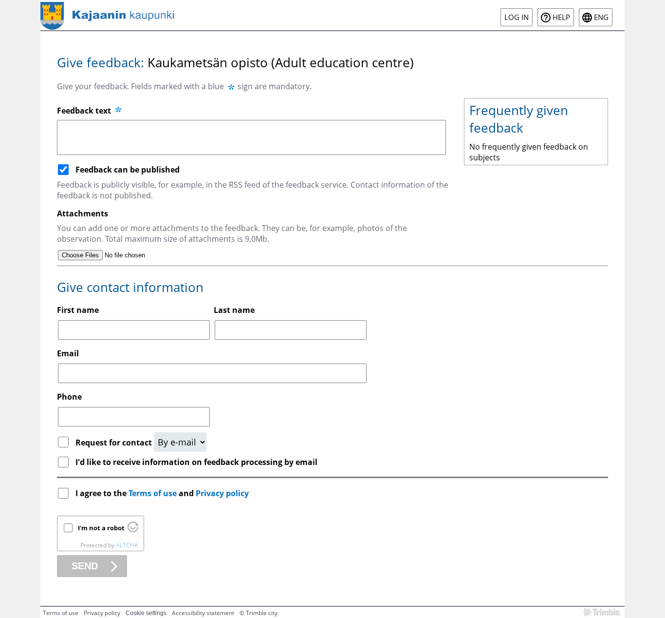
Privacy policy (222, 493)
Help (561, 17)
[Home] (107, 15)
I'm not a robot (101, 527)
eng (601, 17)
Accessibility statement (203, 613)
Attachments (82, 213)
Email (68, 353)
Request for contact (114, 442)
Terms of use (153, 493)
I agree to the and (162, 493)
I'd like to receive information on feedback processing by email (196, 462)
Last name (234, 310)
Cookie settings (146, 613)
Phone (69, 396)
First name (78, 310)
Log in (516, 17)
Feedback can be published (127, 169)
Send (85, 565)
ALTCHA (127, 545)
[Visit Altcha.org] (133, 529)
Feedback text (85, 110)
